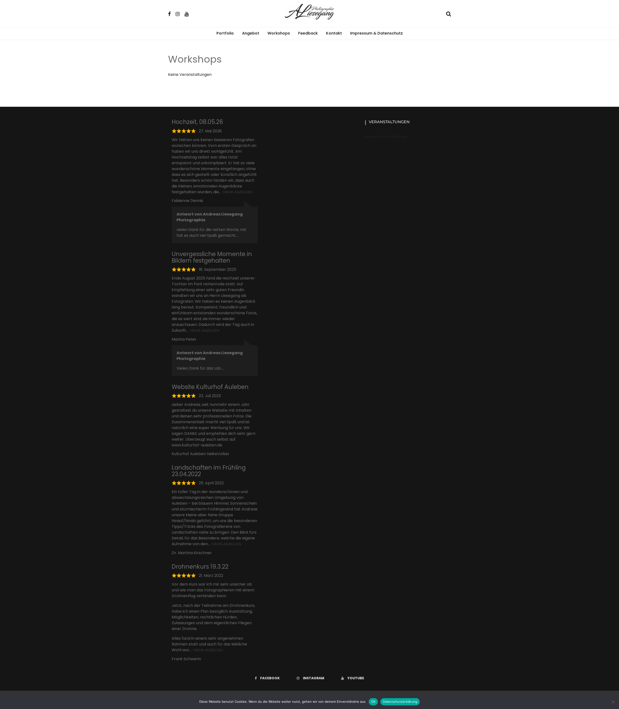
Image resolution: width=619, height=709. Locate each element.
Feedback (308, 33)
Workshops (278, 33)
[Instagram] (178, 13)
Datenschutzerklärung (400, 701)
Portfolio (225, 33)
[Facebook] (169, 13)
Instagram (313, 678)
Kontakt (334, 33)
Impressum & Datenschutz (376, 33)
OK (373, 701)
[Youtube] (186, 13)
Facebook (270, 678)
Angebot (250, 33)
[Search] (448, 13)
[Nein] (613, 701)
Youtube (355, 678)
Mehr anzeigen (237, 192)
